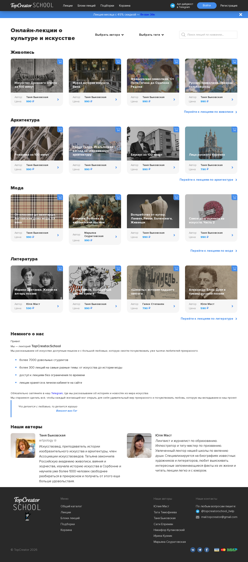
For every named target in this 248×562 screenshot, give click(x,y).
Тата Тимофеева (165, 512)
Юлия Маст (161, 506)
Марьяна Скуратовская (170, 542)
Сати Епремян (163, 524)
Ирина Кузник (163, 536)
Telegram (184, 7)
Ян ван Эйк (147, 14)
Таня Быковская (165, 518)
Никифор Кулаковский (169, 530)
